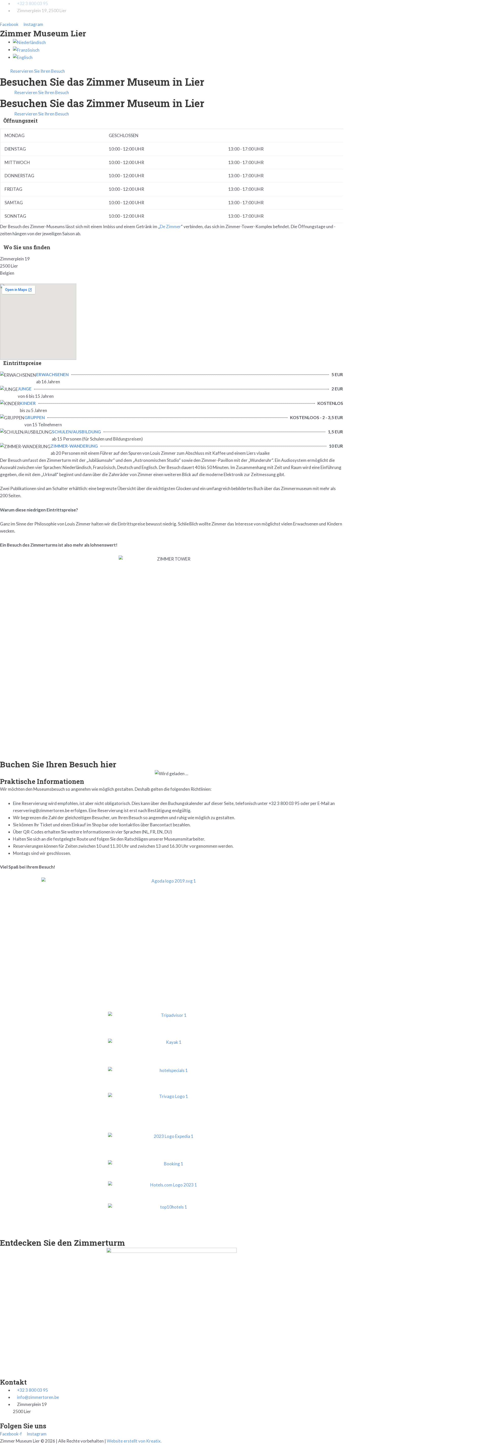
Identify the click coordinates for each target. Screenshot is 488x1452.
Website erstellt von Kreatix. (134, 1441)
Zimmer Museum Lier (43, 33)
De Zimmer (170, 226)
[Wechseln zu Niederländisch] (29, 42)
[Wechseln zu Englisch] (23, 57)
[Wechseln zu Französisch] (26, 49)
